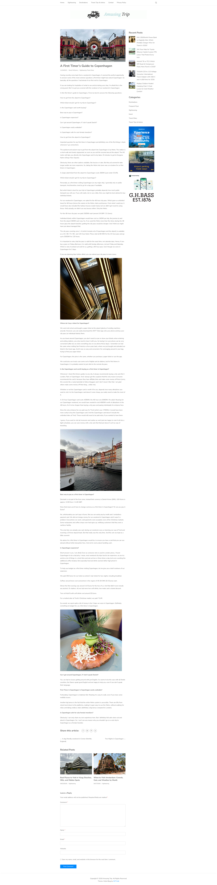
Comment (64, 802)
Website (63, 849)
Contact (111, 3)
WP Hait (116, 881)
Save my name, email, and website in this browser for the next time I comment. (88, 859)
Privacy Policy (121, 3)
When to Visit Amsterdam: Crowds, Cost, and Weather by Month (108, 778)
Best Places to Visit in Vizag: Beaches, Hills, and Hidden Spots (76, 778)
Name (62, 830)
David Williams (73, 70)
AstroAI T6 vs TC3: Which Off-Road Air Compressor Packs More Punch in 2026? (146, 64)
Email (62, 839)
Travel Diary (90, 70)
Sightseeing (72, 3)
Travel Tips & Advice (98, 3)
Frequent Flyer (134, 106)
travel (131, 114)
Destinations (83, 3)
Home (62, 3)
